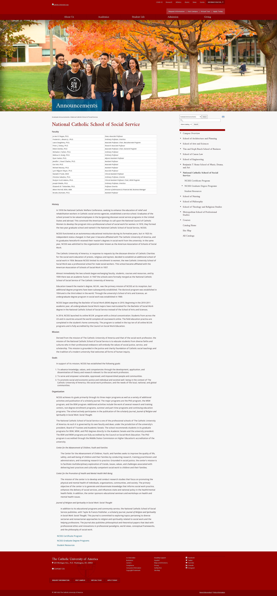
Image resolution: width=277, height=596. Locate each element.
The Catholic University (75, 559)
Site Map (187, 231)
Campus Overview (191, 133)
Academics (103, 17)
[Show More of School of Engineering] (181, 159)
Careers (129, 563)
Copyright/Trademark (133, 570)
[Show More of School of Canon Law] (181, 154)
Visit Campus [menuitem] (193, 11)
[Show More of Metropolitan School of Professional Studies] (181, 212)
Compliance (130, 565)
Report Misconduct (206, 592)
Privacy (156, 565)
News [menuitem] (194, 2)
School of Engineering (193, 159)
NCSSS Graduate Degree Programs (200, 186)
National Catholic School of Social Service (200, 174)
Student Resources (192, 191)
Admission (173, 17)
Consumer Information (133, 568)
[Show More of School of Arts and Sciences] (181, 143)
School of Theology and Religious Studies (202, 207)
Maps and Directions (161, 563)
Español (156, 560)
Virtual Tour (96, 580)
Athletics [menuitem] (178, 2)
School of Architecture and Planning (200, 139)
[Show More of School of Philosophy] (181, 201)
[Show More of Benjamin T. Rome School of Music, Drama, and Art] (181, 164)
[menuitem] (215, 2)
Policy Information (219, 592)
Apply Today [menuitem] (218, 11)
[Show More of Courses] (181, 220)
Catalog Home (189, 225)
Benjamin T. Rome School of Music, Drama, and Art (203, 166)
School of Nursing (191, 196)
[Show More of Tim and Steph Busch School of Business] (181, 149)
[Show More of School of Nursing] (181, 196)
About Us (69, 17)
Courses (186, 220)
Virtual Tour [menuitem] (205, 11)
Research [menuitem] (169, 2)
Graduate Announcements (60, 117)
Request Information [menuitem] (177, 11)
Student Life (138, 17)
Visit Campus (80, 580)
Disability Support (160, 558)
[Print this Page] (223, 117)
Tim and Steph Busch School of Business (202, 149)
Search (196, 124)
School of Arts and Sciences (196, 144)
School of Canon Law (193, 154)
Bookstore (129, 560)
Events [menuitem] (202, 2)
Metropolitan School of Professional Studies (200, 213)
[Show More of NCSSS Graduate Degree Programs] (182, 186)
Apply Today (112, 580)
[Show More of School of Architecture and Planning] (181, 138)
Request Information (60, 580)
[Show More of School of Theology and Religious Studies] (181, 207)
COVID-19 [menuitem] (159, 2)
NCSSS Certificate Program (197, 181)
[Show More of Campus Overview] (181, 133)
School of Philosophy (193, 202)
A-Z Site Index (130, 558)
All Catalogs (188, 236)
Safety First (158, 568)
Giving (207, 17)
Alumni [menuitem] (187, 2)
